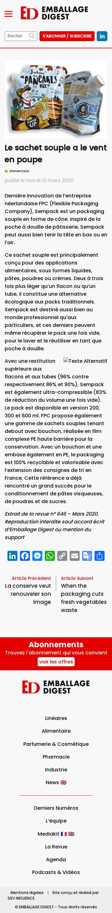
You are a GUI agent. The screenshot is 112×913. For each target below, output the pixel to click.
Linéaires (56, 718)
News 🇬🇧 (56, 782)
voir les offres (56, 661)
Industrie (56, 769)
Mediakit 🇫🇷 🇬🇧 (56, 834)
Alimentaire (56, 731)
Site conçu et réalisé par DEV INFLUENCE (53, 895)
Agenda (56, 859)
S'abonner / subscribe (67, 36)
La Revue (56, 846)
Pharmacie (56, 756)
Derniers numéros (56, 808)
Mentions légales (27, 892)
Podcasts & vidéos (56, 872)
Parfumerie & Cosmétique (56, 744)
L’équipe (56, 820)
